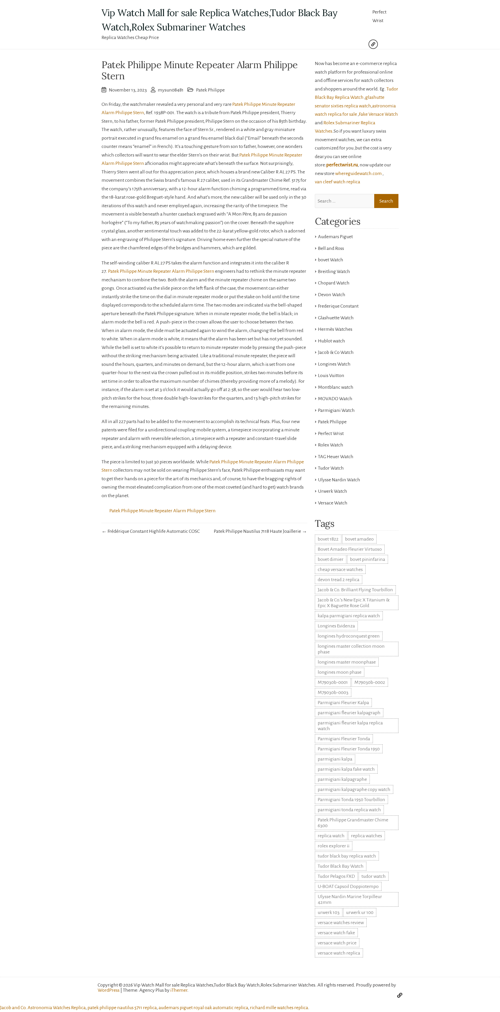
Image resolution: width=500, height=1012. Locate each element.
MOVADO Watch (335, 398)
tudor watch (373, 876)
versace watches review (341, 922)
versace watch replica (339, 953)
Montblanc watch (335, 387)
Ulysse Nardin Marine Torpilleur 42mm (350, 899)
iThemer (178, 990)
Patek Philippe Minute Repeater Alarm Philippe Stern (161, 271)
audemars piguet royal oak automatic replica (203, 1007)
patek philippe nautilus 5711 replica (122, 1007)
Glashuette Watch (336, 317)
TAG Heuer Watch (335, 456)
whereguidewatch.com (358, 173)
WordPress (109, 990)
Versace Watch (332, 502)
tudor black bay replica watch (347, 856)
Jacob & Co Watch (336, 352)
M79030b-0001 (333, 682)
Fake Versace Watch (378, 114)
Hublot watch (331, 340)
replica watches (366, 835)
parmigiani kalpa (335, 759)
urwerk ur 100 (359, 912)
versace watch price (337, 942)
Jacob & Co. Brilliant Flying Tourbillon (355, 589)
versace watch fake (336, 932)
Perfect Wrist (379, 16)
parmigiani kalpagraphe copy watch (354, 789)
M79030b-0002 (369, 682)
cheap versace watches (340, 569)
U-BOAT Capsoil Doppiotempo (348, 886)
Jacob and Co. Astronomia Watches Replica (43, 1007)
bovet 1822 (328, 539)
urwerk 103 (329, 912)
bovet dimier (330, 559)
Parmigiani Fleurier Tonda (344, 738)
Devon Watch (331, 294)
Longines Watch (334, 364)
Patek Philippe (210, 90)
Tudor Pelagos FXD (336, 876)
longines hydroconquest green (349, 636)
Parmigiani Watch (336, 410)
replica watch (331, 835)
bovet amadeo (359, 539)
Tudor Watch (331, 468)
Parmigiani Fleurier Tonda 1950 (349, 748)
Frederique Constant (338, 306)
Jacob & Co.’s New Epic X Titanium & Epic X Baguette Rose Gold (354, 602)
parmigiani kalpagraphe (342, 779)
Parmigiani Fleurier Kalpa (343, 702)
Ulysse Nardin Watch (339, 479)
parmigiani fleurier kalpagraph (349, 712)
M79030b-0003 (333, 692)
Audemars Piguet (335, 236)
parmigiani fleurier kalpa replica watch (350, 725)
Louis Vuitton (331, 375)
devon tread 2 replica (338, 579)
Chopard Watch (333, 283)
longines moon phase (339, 672)
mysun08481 (171, 90)
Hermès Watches (335, 329)
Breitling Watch (334, 271)
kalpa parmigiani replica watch (349, 615)
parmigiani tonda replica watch (349, 809)
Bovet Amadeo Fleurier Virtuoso (350, 549)
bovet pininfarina (367, 559)
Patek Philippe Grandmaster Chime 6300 (353, 822)
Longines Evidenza (336, 625)
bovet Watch (330, 259)
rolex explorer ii (333, 845)
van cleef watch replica (337, 181)
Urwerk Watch (332, 491)
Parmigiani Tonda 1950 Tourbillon (351, 799)
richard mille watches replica (279, 1007)
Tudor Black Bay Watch (341, 866)
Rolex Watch (330, 444)
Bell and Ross (331, 248)
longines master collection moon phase (351, 649)
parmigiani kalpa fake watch (346, 769)
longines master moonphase (347, 662)
